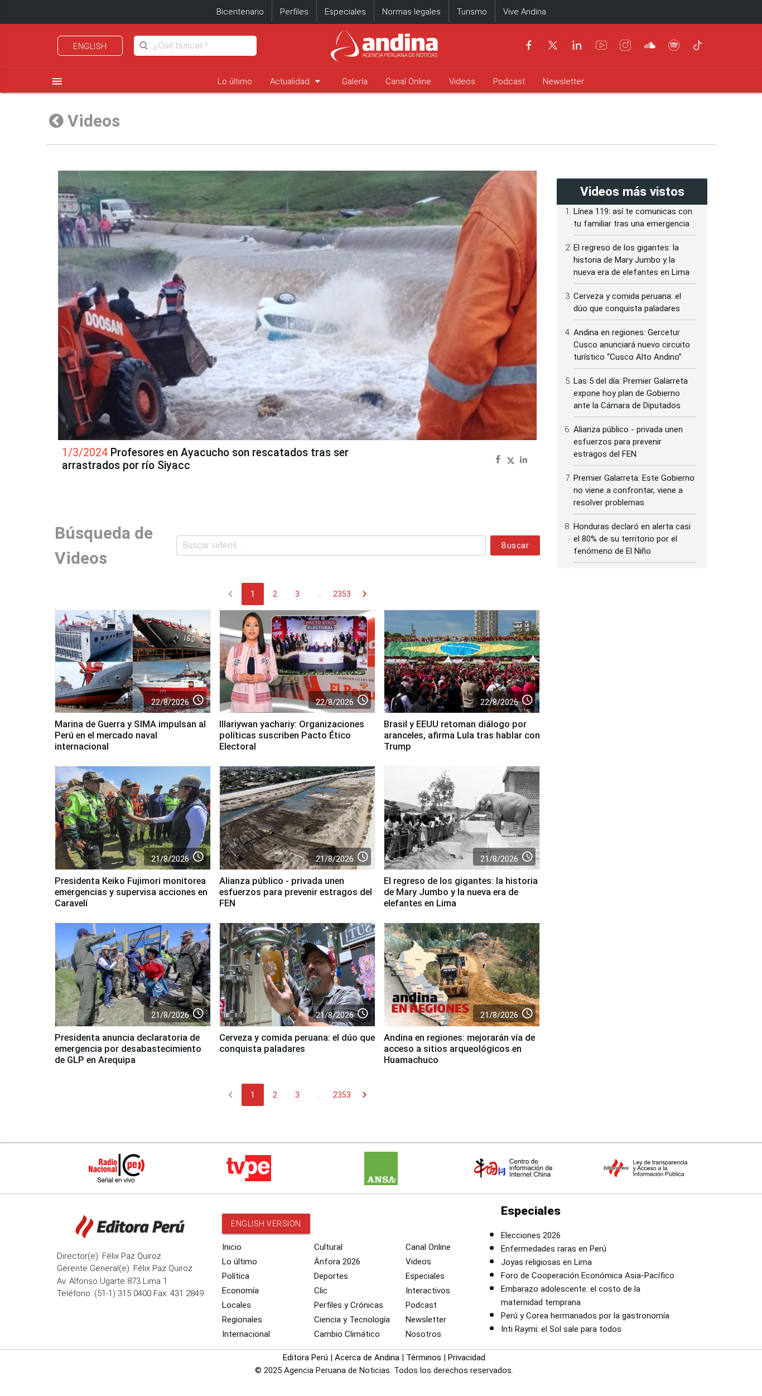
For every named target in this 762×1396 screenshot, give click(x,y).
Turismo (472, 12)
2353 (342, 594)
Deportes (331, 1276)
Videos (462, 81)
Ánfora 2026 (337, 1262)
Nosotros (423, 1334)
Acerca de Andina (367, 1357)
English (90, 46)
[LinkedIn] (577, 45)
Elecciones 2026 (531, 1235)
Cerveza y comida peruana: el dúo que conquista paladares (297, 1043)
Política (235, 1276)
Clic (320, 1291)
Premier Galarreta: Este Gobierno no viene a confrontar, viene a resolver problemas (634, 490)
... (319, 594)
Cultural (328, 1247)
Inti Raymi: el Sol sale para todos (561, 1329)
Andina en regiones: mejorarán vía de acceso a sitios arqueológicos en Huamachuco (459, 1048)
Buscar (515, 545)
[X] (553, 45)
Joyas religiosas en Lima (546, 1262)
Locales (236, 1305)
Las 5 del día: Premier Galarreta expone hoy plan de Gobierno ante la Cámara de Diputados (630, 393)
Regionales (242, 1320)
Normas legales (411, 12)
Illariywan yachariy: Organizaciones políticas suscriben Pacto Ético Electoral (291, 735)
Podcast (509, 81)
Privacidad (466, 1357)
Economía (240, 1291)
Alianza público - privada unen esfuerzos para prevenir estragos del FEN (295, 892)
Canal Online (408, 81)
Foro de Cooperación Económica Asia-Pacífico (587, 1276)
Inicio (232, 1247)
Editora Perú (305, 1357)
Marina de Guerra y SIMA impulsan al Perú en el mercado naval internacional (130, 735)
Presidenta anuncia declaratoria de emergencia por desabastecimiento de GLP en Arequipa (128, 1048)
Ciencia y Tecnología (352, 1320)
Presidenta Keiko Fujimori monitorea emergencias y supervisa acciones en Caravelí (131, 892)
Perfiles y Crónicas (348, 1305)
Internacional (246, 1334)
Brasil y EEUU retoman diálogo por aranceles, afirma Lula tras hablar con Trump (462, 735)
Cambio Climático (347, 1334)
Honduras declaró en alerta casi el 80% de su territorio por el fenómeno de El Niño (632, 538)
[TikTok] (698, 45)
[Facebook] (529, 45)
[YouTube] (601, 45)
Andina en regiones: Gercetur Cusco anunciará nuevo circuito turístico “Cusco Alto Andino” (631, 344)
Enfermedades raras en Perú (553, 1249)
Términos (423, 1357)
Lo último (235, 81)
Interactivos (428, 1291)
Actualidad (297, 81)
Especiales (345, 12)
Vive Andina (524, 12)
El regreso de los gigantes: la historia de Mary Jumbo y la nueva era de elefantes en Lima (461, 892)
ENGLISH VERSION (266, 1223)
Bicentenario (240, 12)
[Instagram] (625, 45)
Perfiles (294, 12)
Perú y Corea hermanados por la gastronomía (585, 1316)
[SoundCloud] (650, 45)
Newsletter (563, 81)
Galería (355, 81)
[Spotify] (674, 45)
